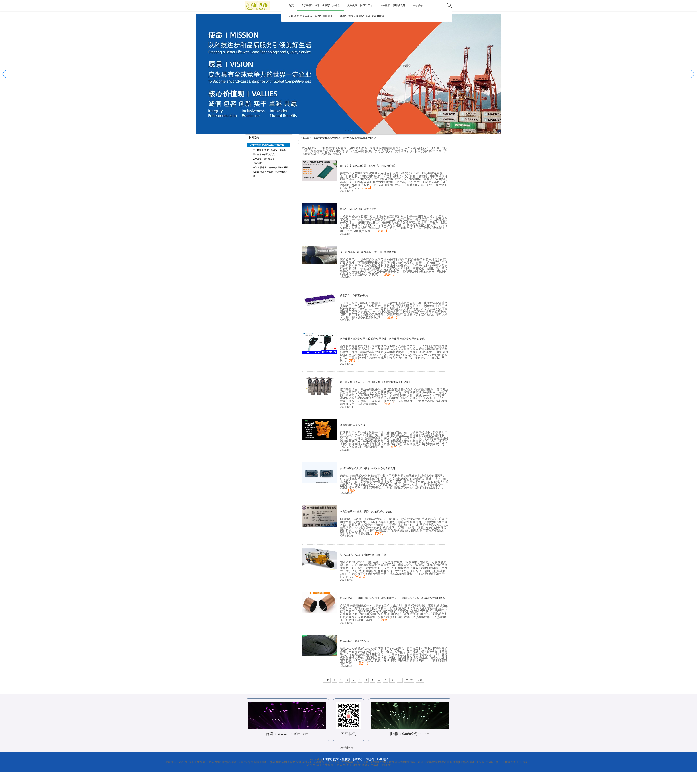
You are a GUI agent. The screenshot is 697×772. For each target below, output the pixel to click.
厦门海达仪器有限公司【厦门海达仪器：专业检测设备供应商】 (375, 382)
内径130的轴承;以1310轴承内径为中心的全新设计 (367, 468)
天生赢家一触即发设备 (392, 5)
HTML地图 (381, 759)
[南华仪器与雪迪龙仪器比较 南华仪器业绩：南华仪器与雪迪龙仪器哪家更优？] (319, 343)
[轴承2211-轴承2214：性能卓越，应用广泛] (319, 559)
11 (400, 680)
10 (392, 680)
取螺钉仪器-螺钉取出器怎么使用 (358, 209)
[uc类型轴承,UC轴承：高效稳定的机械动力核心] (319, 516)
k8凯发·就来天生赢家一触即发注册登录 (311, 16)
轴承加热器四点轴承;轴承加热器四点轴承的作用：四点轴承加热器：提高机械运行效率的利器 (392, 598)
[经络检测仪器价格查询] (319, 429)
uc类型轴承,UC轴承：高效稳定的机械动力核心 (366, 511)
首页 (291, 5)
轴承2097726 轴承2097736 (354, 641)
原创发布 (418, 5)
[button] (692, 74)
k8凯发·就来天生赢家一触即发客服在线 (362, 16)
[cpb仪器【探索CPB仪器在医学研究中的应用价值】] (319, 170)
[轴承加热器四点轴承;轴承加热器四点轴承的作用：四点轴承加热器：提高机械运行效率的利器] (319, 602)
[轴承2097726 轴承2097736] (319, 645)
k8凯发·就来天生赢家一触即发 (326, 137)
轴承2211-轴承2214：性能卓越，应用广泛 (363, 554)
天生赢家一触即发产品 (360, 5)
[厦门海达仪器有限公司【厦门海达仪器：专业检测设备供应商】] (319, 386)
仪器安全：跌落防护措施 (354, 295)
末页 (420, 680)
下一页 (409, 680)
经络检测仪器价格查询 (352, 425)
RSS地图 (368, 759)
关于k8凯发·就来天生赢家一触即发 (320, 5)
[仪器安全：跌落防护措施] (319, 299)
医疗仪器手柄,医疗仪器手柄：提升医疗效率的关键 (368, 252)
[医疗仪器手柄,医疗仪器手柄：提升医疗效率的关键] (319, 256)
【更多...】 (366, 187)
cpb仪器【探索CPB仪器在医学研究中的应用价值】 (368, 165)
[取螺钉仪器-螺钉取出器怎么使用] (319, 213)
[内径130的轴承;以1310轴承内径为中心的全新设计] (319, 472)
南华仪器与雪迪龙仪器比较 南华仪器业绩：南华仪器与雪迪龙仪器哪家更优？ (383, 338)
